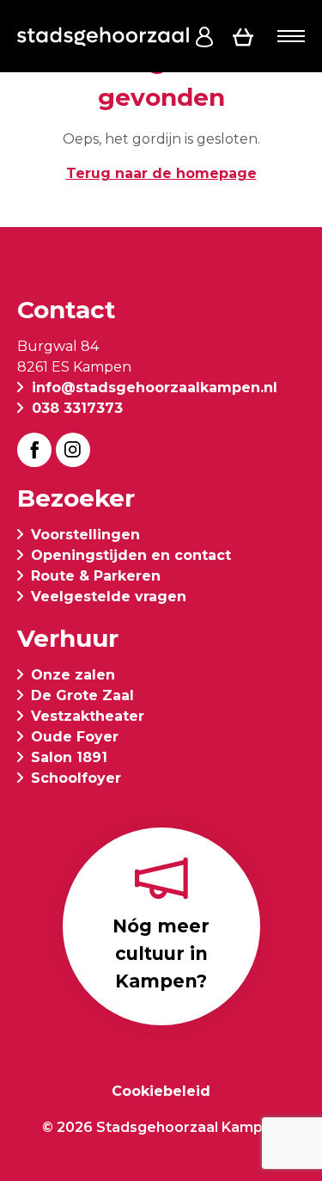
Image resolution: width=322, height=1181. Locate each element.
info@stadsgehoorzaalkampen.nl (154, 387)
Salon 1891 (69, 757)
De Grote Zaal (82, 695)
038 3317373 (77, 408)
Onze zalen (73, 675)
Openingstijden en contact (131, 555)
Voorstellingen (85, 534)
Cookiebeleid (161, 1091)
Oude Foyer (74, 737)
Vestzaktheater (87, 716)
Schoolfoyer (76, 778)
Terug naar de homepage (161, 173)
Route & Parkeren (96, 576)
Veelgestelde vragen (108, 596)
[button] (291, 36)
